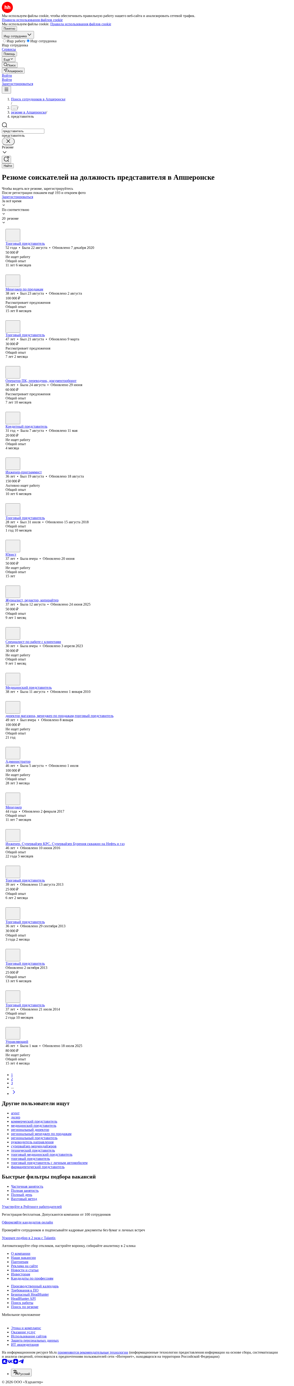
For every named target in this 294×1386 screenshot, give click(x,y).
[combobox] (23, 131)
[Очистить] (8, 141)
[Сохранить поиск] (6, 159)
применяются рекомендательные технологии (93, 1352)
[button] (7, 75)
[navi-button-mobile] (6, 90)
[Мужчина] (13, 281)
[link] (9, 65)
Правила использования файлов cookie (80, 24)
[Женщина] (13, 235)
